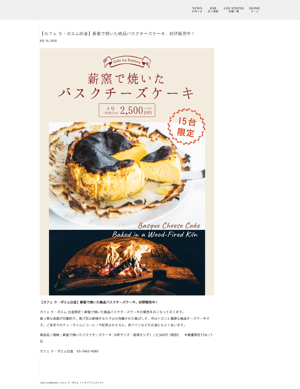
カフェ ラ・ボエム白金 (56, 351)
